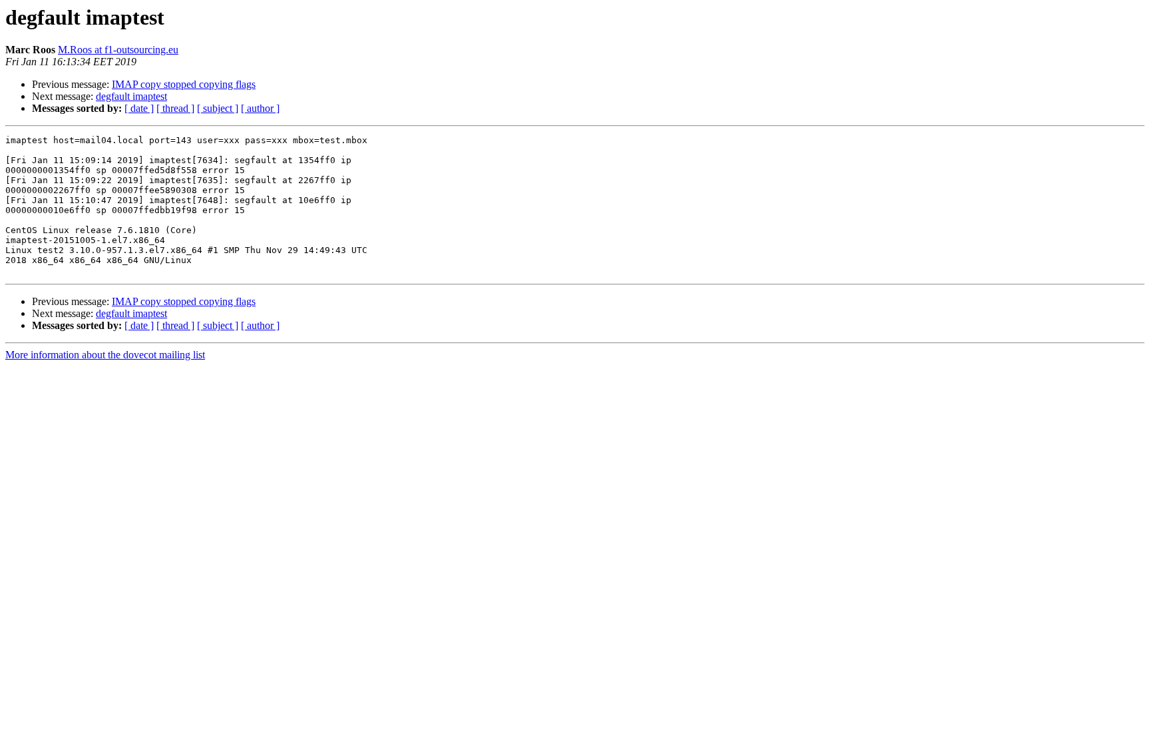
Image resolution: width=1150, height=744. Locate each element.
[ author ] (260, 108)
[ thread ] (175, 108)
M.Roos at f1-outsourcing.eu (118, 49)
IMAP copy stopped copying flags (184, 84)
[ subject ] (217, 108)
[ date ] (139, 108)
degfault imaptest (131, 96)
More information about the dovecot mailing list (105, 354)
